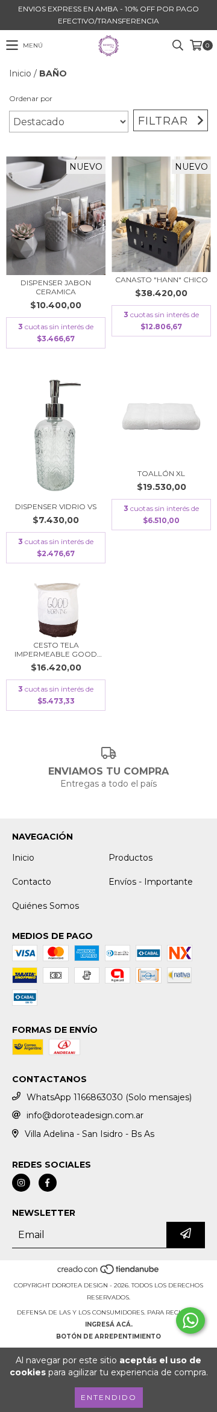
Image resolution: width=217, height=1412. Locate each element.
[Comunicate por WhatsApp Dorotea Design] (190, 1320)
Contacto (31, 881)
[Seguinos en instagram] (21, 1183)
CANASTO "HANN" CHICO (161, 279)
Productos (130, 857)
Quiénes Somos (45, 905)
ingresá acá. (109, 1324)
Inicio (20, 73)
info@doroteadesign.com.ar (85, 1115)
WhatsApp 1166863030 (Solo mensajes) (109, 1097)
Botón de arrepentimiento (108, 1336)
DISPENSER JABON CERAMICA (55, 287)
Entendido (109, 1397)
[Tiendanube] (109, 1273)
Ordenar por (30, 98)
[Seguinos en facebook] (48, 1183)
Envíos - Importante (150, 881)
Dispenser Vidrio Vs (55, 506)
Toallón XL (161, 473)
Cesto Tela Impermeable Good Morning (55, 649)
